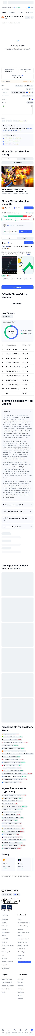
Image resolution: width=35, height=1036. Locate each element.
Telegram (20, 985)
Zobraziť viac (30, 212)
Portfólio (4, 958)
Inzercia (3, 922)
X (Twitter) (21, 979)
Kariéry (20, 958)
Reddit (20, 995)
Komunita (20, 982)
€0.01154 (15, 806)
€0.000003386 (14, 831)
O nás (19, 919)
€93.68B (10, 7)
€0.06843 (13, 842)
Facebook (21, 992)
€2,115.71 (13, 809)
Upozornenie (21, 948)
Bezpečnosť (21, 955)
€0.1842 (12, 823)
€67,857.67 (13, 798)
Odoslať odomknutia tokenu (12, 141)
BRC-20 (9, 121)
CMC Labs (4, 926)
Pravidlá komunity (23, 945)
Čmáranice (4, 965)
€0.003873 (14, 845)
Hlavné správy (5, 932)
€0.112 (13, 837)
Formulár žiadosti (6, 982)
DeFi (3, 121)
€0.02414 (12, 848)
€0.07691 (11, 820)
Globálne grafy (5, 952)
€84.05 (12, 812)
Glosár (3, 992)
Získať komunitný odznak (11, 144)
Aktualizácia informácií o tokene (13, 138)
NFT (2, 955)
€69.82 (14, 817)
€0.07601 (14, 828)
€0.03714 (13, 801)
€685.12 (12, 815)
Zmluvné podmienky (24, 922)
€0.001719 (15, 795)
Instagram (21, 989)
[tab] (10, 159)
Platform (15, 121)
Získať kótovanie (6, 979)
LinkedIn (20, 998)
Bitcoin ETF (4, 935)
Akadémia (4, 919)
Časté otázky (5, 989)
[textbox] (19, 226)
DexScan (4, 942)
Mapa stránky (5, 968)
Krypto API (4, 939)
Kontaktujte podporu (7, 985)
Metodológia (21, 952)
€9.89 (12, 826)
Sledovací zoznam (7, 961)
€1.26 (11, 803)
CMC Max (4, 929)
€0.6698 (11, 834)
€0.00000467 (14, 840)
